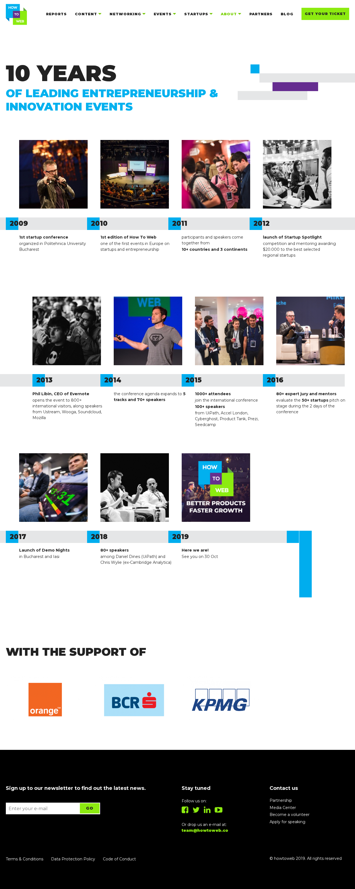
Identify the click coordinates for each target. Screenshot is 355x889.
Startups (196, 14)
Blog (287, 14)
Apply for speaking (287, 821)
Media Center (283, 807)
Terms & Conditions (24, 859)
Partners (261, 14)
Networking (125, 14)
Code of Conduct (119, 859)
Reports (56, 14)
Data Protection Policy (73, 859)
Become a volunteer (290, 814)
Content (86, 14)
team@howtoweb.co (205, 830)
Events (163, 14)
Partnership (281, 800)
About (229, 14)
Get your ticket (325, 13)
